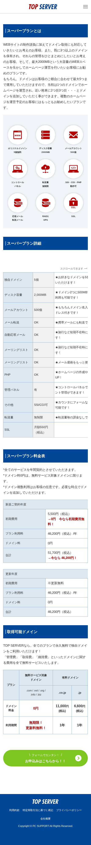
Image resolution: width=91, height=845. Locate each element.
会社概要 (45, 818)
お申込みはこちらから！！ (45, 758)
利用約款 (14, 810)
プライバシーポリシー (69, 810)
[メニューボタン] (85, 6)
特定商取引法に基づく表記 (38, 810)
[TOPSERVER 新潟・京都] (43, 6)
